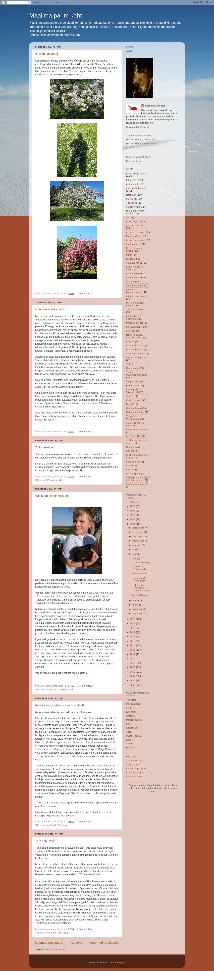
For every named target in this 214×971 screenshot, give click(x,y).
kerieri (129, 404)
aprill (135, 600)
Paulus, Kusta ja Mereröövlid (141, 143)
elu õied (51, 825)
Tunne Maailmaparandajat (136, 373)
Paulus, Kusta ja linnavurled (140, 139)
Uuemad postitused (49, 942)
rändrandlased (134, 408)
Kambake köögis (135, 772)
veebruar (138, 609)
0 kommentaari (85, 431)
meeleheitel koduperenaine (134, 290)
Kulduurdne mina (135, 345)
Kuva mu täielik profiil (137, 127)
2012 (133, 654)
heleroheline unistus (136, 429)
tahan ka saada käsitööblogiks (134, 336)
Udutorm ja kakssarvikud (51, 309)
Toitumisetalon (45, 447)
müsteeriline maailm (136, 296)
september (139, 541)
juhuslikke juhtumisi (136, 173)
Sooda (129, 743)
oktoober (138, 536)
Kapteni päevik (134, 161)
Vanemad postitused (104, 942)
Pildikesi (130, 756)
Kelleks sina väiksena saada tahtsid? (59, 705)
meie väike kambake (137, 188)
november (138, 532)
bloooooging (132, 221)
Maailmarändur (134, 236)
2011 (133, 658)
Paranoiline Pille (134, 323)
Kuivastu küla (133, 147)
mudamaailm (133, 244)
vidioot (129, 396)
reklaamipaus (133, 473)
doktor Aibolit (133, 207)
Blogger (121, 962)
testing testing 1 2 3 (136, 357)
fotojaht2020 (132, 381)
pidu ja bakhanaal (135, 240)
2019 (133, 623)
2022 (133, 519)
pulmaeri (130, 331)
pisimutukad (132, 385)
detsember (139, 528)
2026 (133, 502)
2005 (133, 685)
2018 (133, 628)
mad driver (132, 273)
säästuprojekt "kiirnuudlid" (133, 390)
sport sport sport (135, 285)
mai (135, 558)
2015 (133, 641)
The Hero (131, 700)
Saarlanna (131, 728)
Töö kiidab (62, 825)
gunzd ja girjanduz (136, 225)
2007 (133, 676)
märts (136, 605)
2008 (133, 672)
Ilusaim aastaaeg (46, 54)
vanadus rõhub (134, 263)
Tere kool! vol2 (45, 841)
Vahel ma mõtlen (135, 353)
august (136, 545)
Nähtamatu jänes (135, 412)
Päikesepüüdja (134, 720)
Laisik (129, 724)
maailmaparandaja (155, 106)
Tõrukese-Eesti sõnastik (139, 135)
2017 (133, 632)
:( (127, 364)
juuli (135, 549)
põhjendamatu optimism (133, 317)
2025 (133, 506)
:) (127, 217)
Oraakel (130, 469)
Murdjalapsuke (134, 704)
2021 (133, 524)
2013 (133, 650)
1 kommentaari (85, 293)
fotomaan (52, 689)
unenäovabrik (133, 277)
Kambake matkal (135, 776)
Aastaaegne (132, 764)
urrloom (130, 341)
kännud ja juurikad (136, 768)
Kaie (128, 740)
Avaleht (76, 942)
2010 (133, 663)
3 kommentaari (85, 686)
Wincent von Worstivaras (132, 417)
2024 (133, 511)
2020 (133, 619)
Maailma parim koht (55, 15)
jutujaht (130, 451)
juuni (135, 554)
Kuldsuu (130, 259)
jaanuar (137, 613)
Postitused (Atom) (55, 949)
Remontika (132, 447)
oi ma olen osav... (135, 232)
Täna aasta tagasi (135, 760)
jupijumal (131, 712)
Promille (130, 747)
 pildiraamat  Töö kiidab (138, 478)
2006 (133, 680)
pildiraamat (132, 184)
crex (128, 708)
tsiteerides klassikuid (137, 484)
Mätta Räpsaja (134, 736)
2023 (133, 515)
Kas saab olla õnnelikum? (52, 496)
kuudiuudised (66, 689)
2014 (133, 645)
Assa (128, 732)
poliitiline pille (133, 436)
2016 (133, 636)
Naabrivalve (132, 368)
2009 (133, 667)
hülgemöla (131, 180)
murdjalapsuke (134, 327)
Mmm (129, 255)
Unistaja (130, 716)
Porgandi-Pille (54, 480)
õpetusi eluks (133, 400)
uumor (129, 465)
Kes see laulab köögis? (134, 249)
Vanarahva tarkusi (135, 309)
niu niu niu (131, 199)
